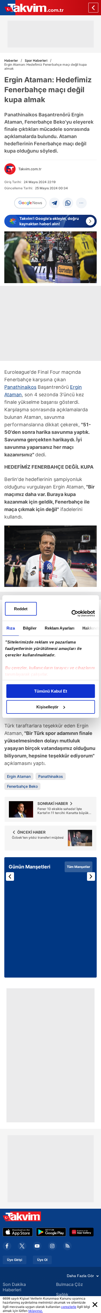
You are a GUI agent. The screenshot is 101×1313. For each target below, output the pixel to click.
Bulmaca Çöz (69, 1284)
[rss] (67, 1246)
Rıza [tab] (10, 628)
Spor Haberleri (36, 60)
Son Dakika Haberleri (14, 1287)
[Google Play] (51, 1232)
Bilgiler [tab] (29, 628)
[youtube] (37, 1246)
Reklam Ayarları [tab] (59, 628)
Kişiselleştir (47, 707)
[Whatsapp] (67, 203)
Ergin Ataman (19, 776)
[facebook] (7, 1246)
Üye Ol (42, 1260)
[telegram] (54, 203)
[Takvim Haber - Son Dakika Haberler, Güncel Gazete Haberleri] (32, 7)
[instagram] (52, 1246)
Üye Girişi (14, 1260)
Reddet (20, 608)
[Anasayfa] (93, 8)
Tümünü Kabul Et (50, 691)
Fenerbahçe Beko (22, 786)
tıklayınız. (35, 1311)
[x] (22, 1246)
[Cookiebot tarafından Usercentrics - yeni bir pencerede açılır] (72, 613)
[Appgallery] (81, 1232)
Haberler (11, 60)
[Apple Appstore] (18, 1232)
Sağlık (62, 1294)
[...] (81, 203)
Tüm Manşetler (78, 867)
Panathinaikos (20, 387)
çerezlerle (68, 1307)
